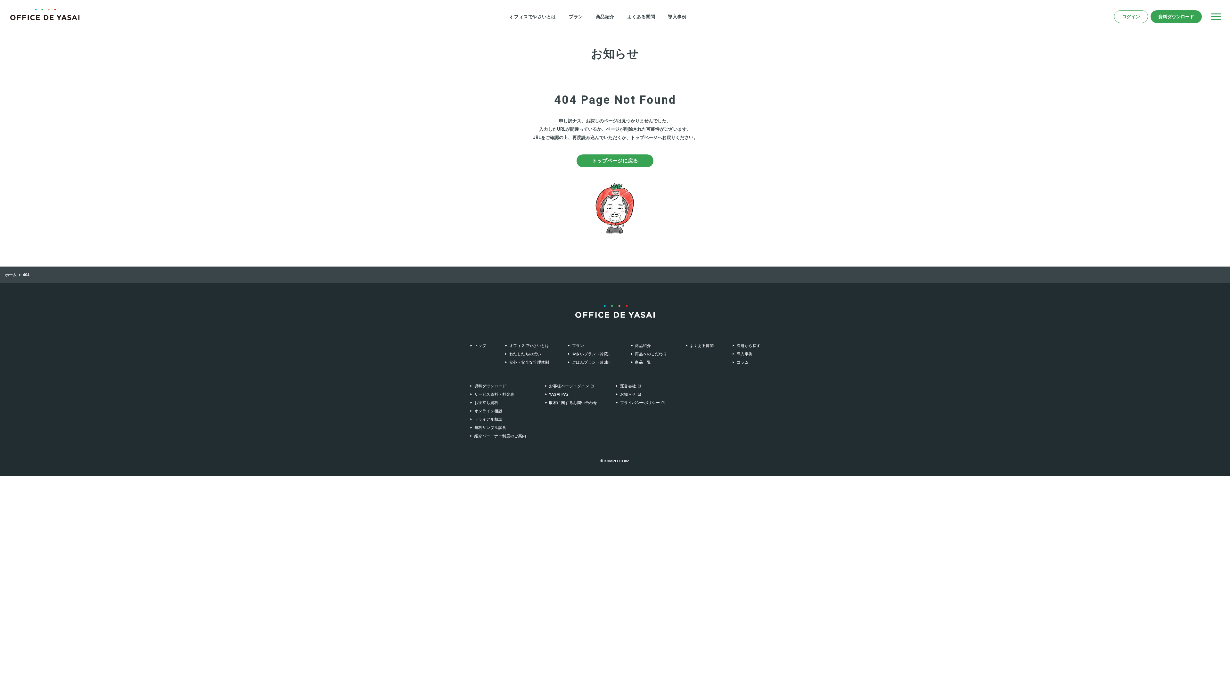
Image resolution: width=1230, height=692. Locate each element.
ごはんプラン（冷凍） (592, 362)
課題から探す (748, 345)
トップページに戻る (615, 161)
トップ (480, 345)
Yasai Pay (559, 394)
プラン (576, 16)
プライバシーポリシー (640, 402)
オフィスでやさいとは (532, 16)
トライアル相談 (488, 419)
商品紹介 (605, 16)
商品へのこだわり (651, 354)
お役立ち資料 (486, 402)
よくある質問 (641, 16)
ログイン (1131, 16)
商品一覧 (643, 362)
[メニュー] (1216, 16)
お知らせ (628, 394)
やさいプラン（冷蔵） (592, 354)
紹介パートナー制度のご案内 (500, 436)
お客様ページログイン (569, 386)
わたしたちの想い (525, 354)
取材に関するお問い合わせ (573, 402)
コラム (743, 362)
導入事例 (677, 16)
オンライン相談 (488, 411)
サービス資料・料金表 (494, 394)
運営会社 (628, 386)
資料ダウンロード (1176, 16)
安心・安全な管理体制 (529, 362)
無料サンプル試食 (490, 427)
